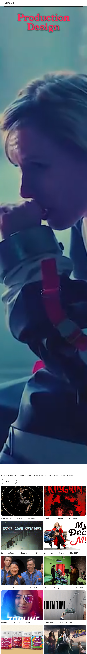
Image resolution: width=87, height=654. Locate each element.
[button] (81, 2)
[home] (14, 3)
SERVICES (8, 481)
